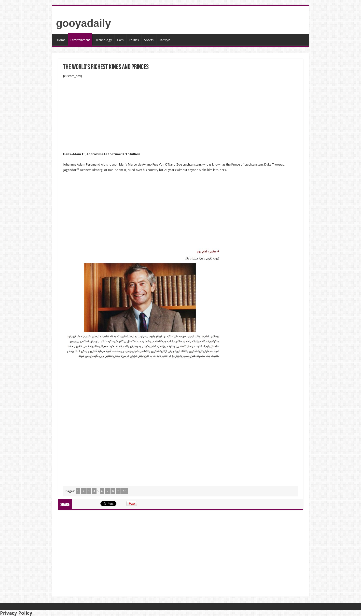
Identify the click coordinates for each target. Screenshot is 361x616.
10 (124, 491)
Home (61, 40)
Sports (148, 40)
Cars (120, 40)
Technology (103, 40)
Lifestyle (164, 40)
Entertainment (80, 40)
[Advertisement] (180, 115)
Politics (134, 40)
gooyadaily (83, 23)
